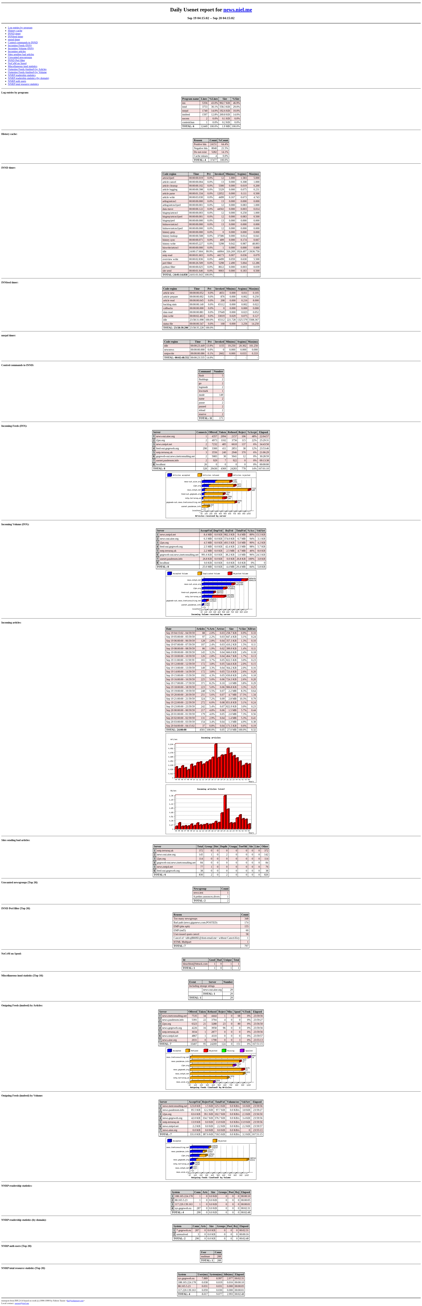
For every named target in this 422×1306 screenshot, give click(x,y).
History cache (15, 30)
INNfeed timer (15, 36)
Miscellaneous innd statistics (22, 66)
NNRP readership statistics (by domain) (28, 78)
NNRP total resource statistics (23, 84)
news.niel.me (237, 10)
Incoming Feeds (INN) (20, 45)
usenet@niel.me (22, 1303)
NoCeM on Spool (17, 63)
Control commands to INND (23, 42)
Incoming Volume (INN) (21, 48)
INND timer (14, 33)
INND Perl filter (16, 60)
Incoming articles (17, 51)
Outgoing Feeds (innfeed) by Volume (27, 72)
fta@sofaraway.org (75, 1300)
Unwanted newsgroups (20, 57)
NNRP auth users (17, 81)
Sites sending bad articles (21, 54)
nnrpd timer (14, 39)
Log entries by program (20, 27)
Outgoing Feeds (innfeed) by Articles (27, 69)
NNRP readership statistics (22, 75)
